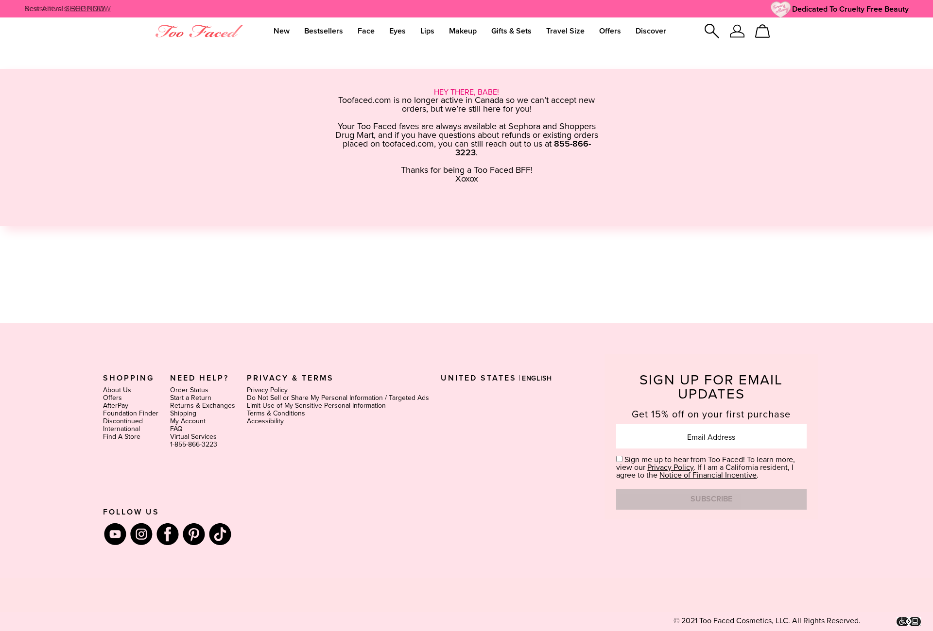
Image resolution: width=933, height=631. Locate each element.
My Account (188, 421)
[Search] (712, 31)
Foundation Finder (130, 413)
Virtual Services (193, 436)
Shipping (183, 413)
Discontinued (123, 421)
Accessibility (265, 421)
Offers (112, 398)
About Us (117, 390)
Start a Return (190, 398)
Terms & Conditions (276, 413)
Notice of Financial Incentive (708, 475)
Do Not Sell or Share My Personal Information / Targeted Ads (338, 398)
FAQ (176, 429)
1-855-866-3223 (193, 444)
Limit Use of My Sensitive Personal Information (316, 405)
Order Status (189, 390)
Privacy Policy (267, 390)
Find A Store (121, 436)
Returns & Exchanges (202, 405)
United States (479, 378)
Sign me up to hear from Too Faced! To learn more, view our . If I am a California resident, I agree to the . (705, 467)
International (121, 429)
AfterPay (115, 405)
